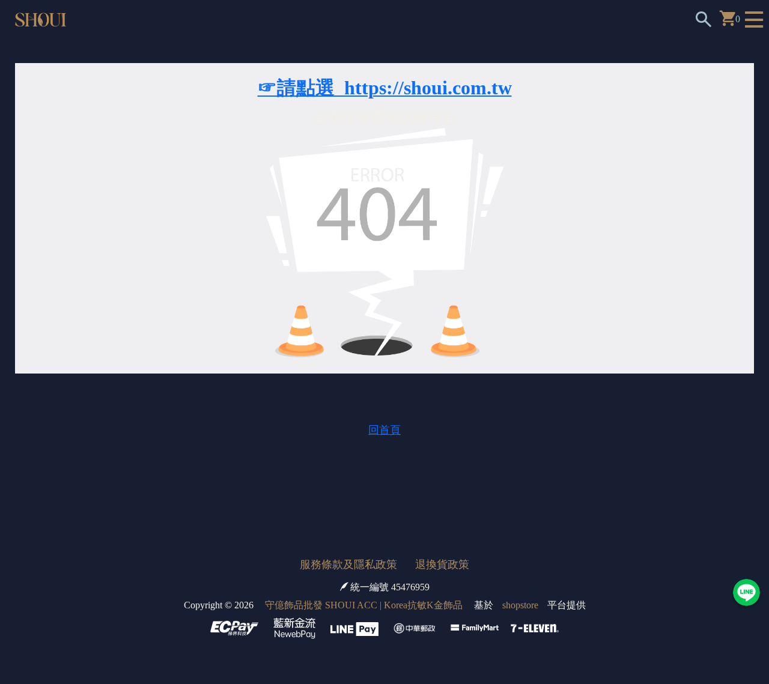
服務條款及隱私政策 (348, 564)
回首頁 (384, 430)
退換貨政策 (442, 564)
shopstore (520, 605)
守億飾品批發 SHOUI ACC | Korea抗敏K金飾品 (364, 605)
